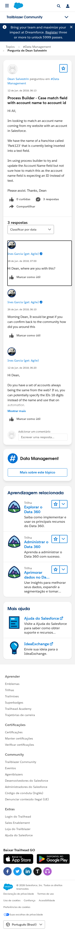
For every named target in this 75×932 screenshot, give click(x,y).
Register (51, 32)
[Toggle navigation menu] (66, 17)
